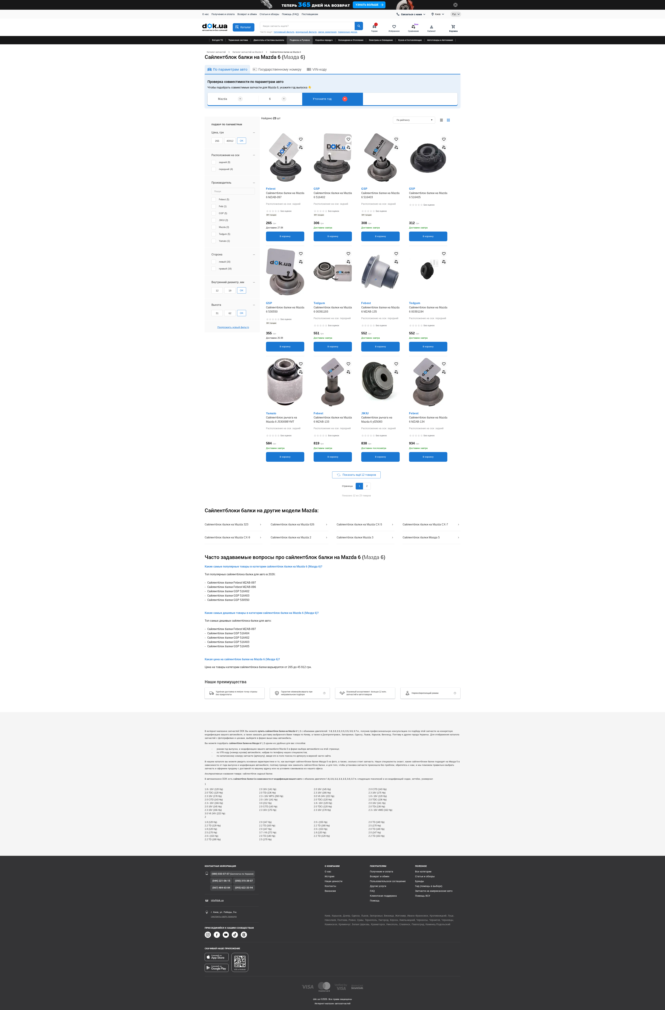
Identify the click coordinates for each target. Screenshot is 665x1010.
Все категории (423, 871)
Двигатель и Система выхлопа (269, 40)
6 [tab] (270, 99)
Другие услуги (378, 886)
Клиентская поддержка (383, 895)
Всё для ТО (217, 40)
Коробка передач (324, 40)
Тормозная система (238, 40)
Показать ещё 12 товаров (359, 474)
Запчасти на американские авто (434, 891)
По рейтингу (403, 120)
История (329, 876)
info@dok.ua (217, 900)
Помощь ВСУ (422, 895)
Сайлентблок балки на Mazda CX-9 (227, 537)
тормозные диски (347, 32)
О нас (205, 14)
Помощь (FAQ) (290, 14)
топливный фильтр (284, 32)
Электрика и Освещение (381, 40)
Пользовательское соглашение (388, 881)
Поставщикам (310, 14)
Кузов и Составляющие (410, 40)
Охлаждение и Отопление (350, 40)
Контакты (330, 886)
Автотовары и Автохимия (440, 40)
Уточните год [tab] (322, 99)
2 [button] (366, 486)
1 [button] (359, 486)
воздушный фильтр (306, 32)
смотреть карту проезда (224, 916)
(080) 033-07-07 (220, 873)
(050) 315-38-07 (244, 880)
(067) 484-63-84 (221, 887)
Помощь (375, 900)
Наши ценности (333, 881)
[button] (243, 27)
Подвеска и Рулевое (300, 40)
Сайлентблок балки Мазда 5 (421, 537)
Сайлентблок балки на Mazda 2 (291, 537)
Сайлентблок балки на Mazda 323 (226, 524)
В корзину (285, 236)
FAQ (372, 891)
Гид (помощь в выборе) (428, 886)
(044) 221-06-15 (221, 880)
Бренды (419, 881)
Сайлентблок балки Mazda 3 (355, 537)
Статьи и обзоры (269, 14)
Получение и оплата (223, 14)
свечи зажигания (327, 32)
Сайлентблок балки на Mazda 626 (292, 524)
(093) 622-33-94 (244, 887)
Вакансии (330, 891)
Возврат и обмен (247, 14)
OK (241, 140)
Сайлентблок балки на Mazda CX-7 (425, 524)
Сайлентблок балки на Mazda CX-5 (359, 524)
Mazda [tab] (222, 99)
